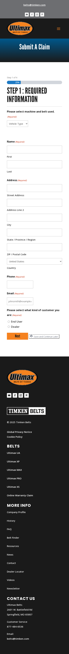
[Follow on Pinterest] (42, 14)
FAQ (9, 529)
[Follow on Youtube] (27, 14)
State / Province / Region (21, 239)
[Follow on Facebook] (32, 14)
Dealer (15, 327)
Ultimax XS (13, 486)
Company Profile (16, 512)
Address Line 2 (15, 209)
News (10, 554)
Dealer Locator (15, 571)
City (9, 224)
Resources (13, 546)
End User (16, 321)
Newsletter (13, 588)
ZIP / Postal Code (16, 254)
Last (9, 171)
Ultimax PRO (14, 478)
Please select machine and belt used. (30, 114)
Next (17, 336)
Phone (16, 276)
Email (15, 293)
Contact (11, 563)
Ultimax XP (13, 461)
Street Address (15, 195)
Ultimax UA (13, 452)
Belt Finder (13, 537)
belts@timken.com (34, 4)
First (9, 156)
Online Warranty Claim (20, 495)
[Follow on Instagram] (37, 14)
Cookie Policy (14, 436)
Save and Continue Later (45, 336)
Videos (11, 580)
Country (11, 267)
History (11, 520)
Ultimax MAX (14, 469)
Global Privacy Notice (19, 431)
